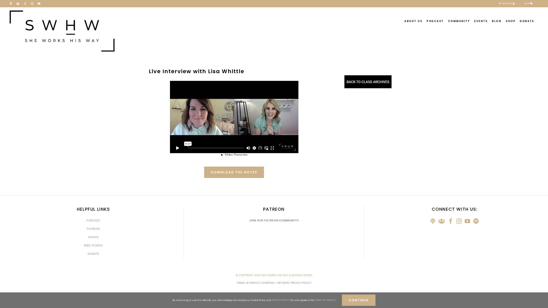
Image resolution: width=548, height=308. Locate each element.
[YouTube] (467, 221)
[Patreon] (441, 221)
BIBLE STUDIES (93, 245)
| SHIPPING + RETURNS (275, 283)
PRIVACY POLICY (280, 300)
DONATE (93, 254)
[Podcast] (432, 221)
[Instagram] (459, 221)
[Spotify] (476, 221)
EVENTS (93, 237)
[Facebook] (450, 221)
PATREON (93, 229)
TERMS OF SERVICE (249, 283)
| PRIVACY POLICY (300, 283)
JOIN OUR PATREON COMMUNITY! (274, 220)
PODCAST (93, 220)
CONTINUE (358, 300)
